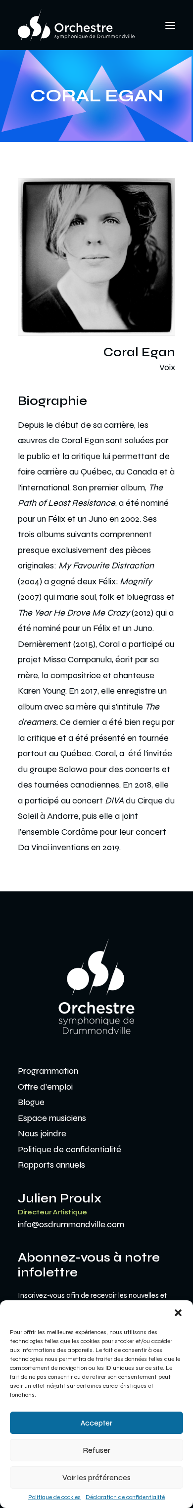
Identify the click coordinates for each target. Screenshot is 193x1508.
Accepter (96, 1423)
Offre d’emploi (45, 1086)
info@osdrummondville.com (71, 1224)
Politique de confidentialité (69, 1149)
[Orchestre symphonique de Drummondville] (76, 25)
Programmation (48, 1070)
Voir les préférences (96, 1477)
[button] (178, 1313)
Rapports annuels (51, 1164)
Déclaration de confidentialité (125, 1497)
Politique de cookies (54, 1497)
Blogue (31, 1102)
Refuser (96, 1450)
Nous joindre (42, 1133)
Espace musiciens (52, 1117)
